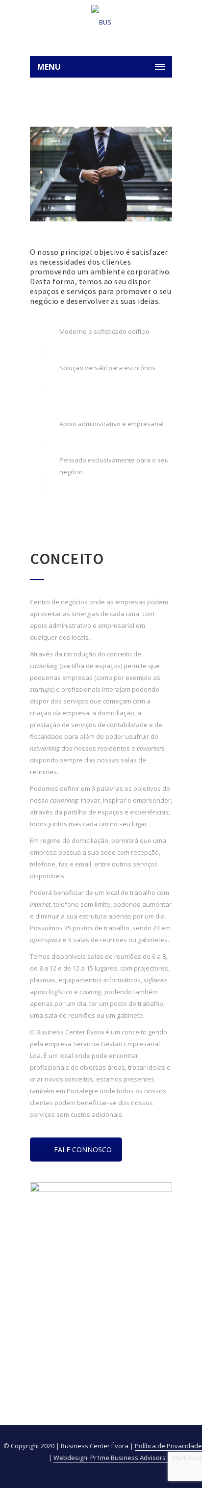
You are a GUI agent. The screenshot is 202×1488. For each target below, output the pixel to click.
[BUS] (101, 22)
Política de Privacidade (168, 1445)
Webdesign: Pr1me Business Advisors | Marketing (127, 1457)
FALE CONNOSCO (83, 1149)
